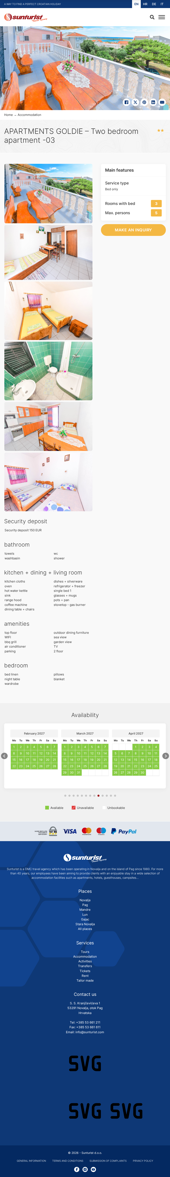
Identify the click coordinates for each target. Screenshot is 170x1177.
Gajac (85, 919)
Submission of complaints (108, 1160)
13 (115, 796)
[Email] (162, 102)
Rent (85, 976)
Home (8, 115)
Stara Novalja (85, 924)
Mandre (85, 910)
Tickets (85, 971)
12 (111, 796)
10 (103, 796)
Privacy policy (143, 1160)
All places (85, 929)
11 (107, 796)
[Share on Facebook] (126, 102)
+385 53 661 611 (88, 1027)
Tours (85, 952)
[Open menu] (160, 17)
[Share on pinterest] (144, 102)
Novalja (85, 900)
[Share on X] (135, 102)
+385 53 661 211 (88, 1022)
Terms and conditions (67, 1160)
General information (31, 1160)
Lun (85, 915)
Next (165, 756)
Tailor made (85, 980)
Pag (85, 905)
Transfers (85, 966)
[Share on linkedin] (153, 102)
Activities (85, 961)
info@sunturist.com (89, 1032)
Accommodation (29, 115)
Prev (4, 756)
